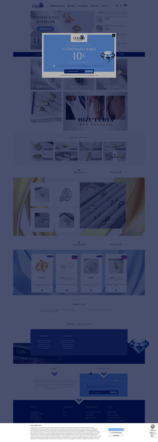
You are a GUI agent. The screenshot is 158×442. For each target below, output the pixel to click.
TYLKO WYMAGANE (116, 432)
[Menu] (155, 424)
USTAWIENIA (116, 435)
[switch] (152, 436)
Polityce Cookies (95, 438)
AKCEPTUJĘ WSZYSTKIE (116, 429)
